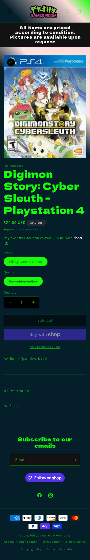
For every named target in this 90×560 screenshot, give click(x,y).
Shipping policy (31, 549)
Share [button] (14, 405)
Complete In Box (26, 282)
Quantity (10, 292)
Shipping (9, 229)
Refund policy (28, 541)
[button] (10, 11)
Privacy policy (51, 541)
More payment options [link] (45, 346)
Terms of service (75, 541)
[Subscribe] (74, 460)
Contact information (60, 549)
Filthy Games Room (28, 262)
